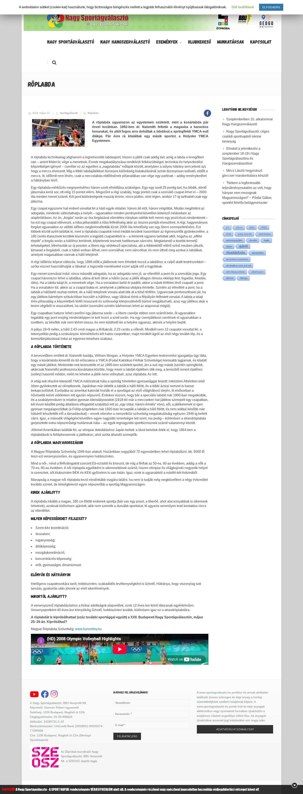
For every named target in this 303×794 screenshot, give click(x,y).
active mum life (245, 234)
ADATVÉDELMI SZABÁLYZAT (235, 729)
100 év (239, 227)
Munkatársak (230, 41)
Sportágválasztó (69, 113)
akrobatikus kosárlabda (237, 259)
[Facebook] (207, 111)
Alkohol (229, 278)
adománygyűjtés (234, 240)
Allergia (243, 278)
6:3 (227, 227)
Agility (267, 240)
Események (167, 41)
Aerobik (253, 240)
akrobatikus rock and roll (238, 265)
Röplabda (93, 113)
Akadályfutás (235, 252)
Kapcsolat (261, 41)
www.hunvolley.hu (88, 629)
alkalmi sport (257, 272)
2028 (228, 234)
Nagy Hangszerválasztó (125, 41)
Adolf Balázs (265, 234)
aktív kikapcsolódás (235, 272)
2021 (251, 227)
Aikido (229, 246)
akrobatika (258, 252)
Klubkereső (199, 41)
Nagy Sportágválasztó (70, 41)
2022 (264, 227)
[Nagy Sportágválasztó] (87, 28)
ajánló (243, 246)
